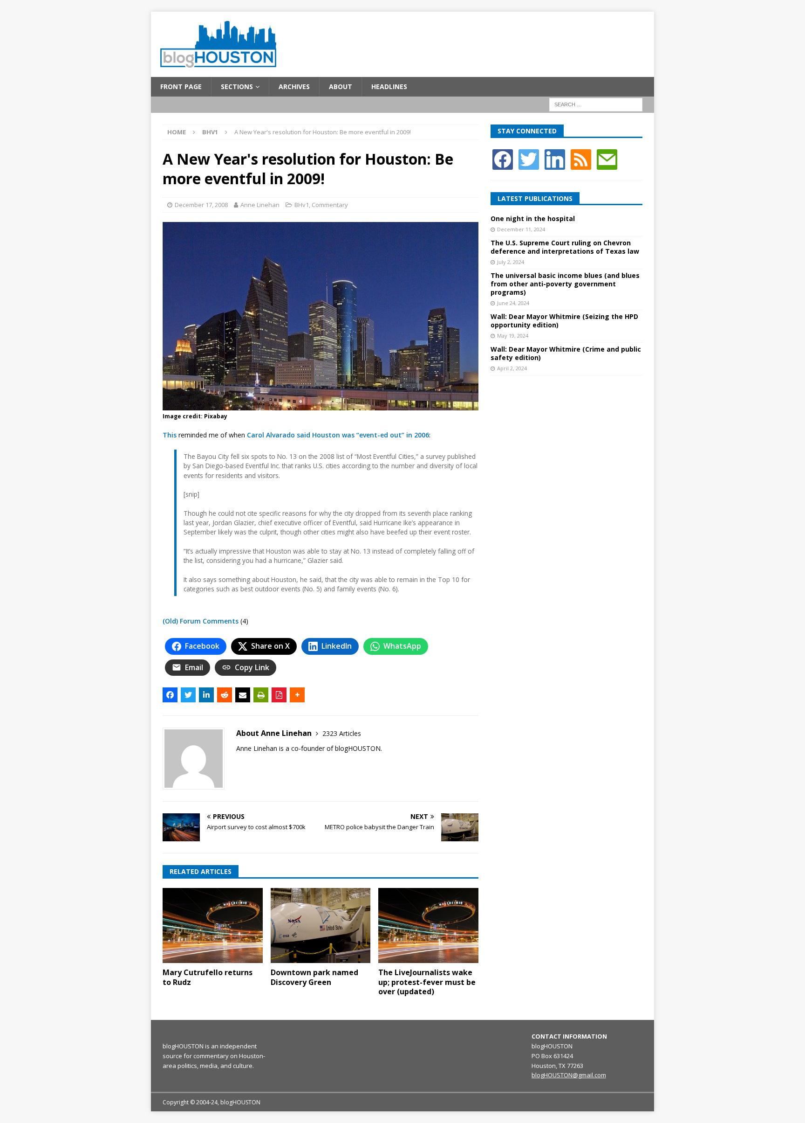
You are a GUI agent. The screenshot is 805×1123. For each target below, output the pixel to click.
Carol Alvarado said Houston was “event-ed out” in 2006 (338, 434)
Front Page (181, 86)
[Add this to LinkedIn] (206, 694)
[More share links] (297, 694)
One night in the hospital (533, 218)
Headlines (389, 86)
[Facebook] (502, 158)
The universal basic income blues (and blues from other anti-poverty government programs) (565, 284)
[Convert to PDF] (279, 694)
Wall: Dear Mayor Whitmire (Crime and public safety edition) (566, 353)
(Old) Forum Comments (201, 621)
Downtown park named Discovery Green (314, 977)
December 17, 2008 (201, 205)
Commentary (330, 205)
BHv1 (301, 205)
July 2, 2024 (510, 261)
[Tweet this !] (188, 694)
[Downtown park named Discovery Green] (321, 925)
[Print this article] (260, 694)
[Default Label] (581, 158)
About (340, 86)
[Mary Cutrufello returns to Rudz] (213, 925)
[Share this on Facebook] (170, 694)
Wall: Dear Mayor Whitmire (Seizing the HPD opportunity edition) (564, 320)
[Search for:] (595, 104)
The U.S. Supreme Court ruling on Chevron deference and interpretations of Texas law (565, 247)
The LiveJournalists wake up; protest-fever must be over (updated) (427, 982)
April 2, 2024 (512, 368)
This (170, 434)
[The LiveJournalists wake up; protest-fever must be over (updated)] (428, 925)
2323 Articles (341, 733)
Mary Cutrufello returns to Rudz (207, 977)
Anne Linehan (260, 205)
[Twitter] (528, 158)
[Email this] (242, 694)
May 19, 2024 (512, 335)
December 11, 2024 (521, 229)
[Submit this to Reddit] (224, 694)
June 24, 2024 (513, 302)
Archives (294, 86)
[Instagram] (555, 158)
